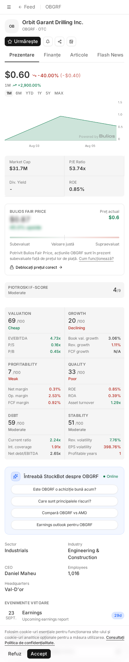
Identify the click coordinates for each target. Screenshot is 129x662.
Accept (39, 654)
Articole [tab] (79, 55)
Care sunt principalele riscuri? (64, 501)
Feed (29, 7)
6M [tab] (19, 93)
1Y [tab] (40, 93)
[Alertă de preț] (48, 41)
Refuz (14, 654)
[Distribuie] (59, 41)
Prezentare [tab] (21, 55)
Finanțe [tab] (52, 55)
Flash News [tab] (110, 55)
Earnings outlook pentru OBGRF (64, 524)
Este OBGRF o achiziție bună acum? (64, 489)
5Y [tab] (48, 93)
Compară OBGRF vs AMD (64, 512)
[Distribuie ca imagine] (71, 41)
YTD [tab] (30, 93)
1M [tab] (9, 93)
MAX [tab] (59, 93)
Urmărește (26, 41)
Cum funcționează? (96, 258)
